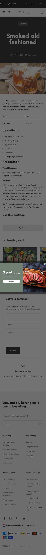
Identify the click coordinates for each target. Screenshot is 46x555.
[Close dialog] (45, 264)
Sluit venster (5, 284)
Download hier (11, 281)
